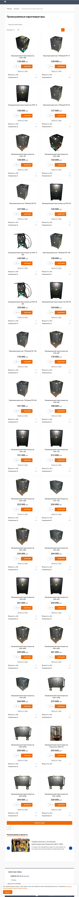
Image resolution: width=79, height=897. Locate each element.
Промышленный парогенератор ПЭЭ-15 (22, 105)
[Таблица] (70, 30)
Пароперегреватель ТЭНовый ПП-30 (56, 105)
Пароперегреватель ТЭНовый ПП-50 (22, 203)
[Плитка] (63, 30)
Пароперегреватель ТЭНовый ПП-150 (23, 351)
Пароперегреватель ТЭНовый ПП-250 (23, 400)
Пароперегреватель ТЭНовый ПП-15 (56, 56)
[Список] (66, 30)
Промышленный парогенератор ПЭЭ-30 (56, 203)
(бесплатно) (20, 876)
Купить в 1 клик (23, 71)
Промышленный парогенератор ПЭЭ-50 (56, 302)
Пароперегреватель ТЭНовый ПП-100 (56, 253)
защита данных (22, 888)
